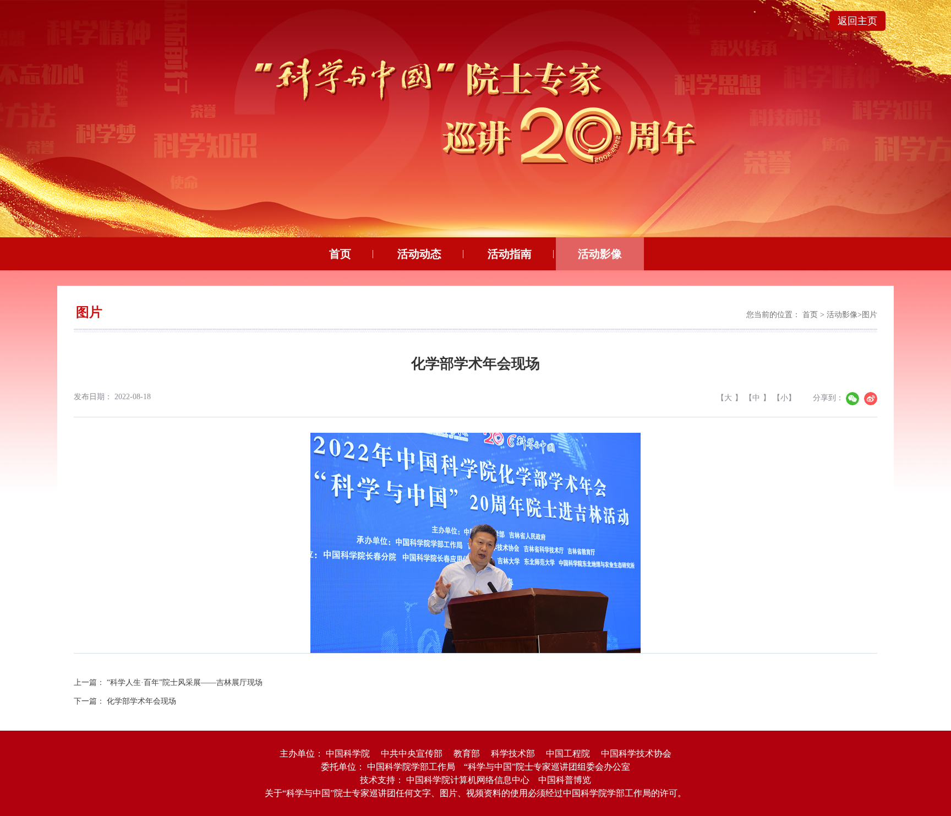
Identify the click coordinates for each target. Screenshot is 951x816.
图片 (869, 315)
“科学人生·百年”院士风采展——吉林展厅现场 (185, 682)
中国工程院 (568, 753)
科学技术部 (513, 753)
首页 (340, 254)
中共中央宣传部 (411, 753)
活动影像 (600, 254)
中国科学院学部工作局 (411, 766)
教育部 (466, 753)
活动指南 (510, 254)
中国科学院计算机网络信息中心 (467, 780)
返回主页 (857, 20)
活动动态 (419, 254)
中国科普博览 (564, 780)
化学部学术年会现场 (141, 701)
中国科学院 (348, 753)
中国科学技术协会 (636, 753)
